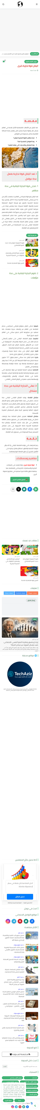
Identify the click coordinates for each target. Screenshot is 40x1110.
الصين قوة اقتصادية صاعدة (15, 263)
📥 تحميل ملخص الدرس (20, 479)
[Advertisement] (20, 30)
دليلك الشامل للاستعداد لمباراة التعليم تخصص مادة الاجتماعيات (14, 970)
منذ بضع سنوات (18, 945)
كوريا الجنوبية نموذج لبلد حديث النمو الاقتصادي (14, 244)
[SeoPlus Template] (32, 1103)
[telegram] (14, 921)
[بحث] (3, 4)
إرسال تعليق (31, 600)
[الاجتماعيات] (20, 4)
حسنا (19, 1100)
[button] (29, 489)
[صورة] (32, 935)
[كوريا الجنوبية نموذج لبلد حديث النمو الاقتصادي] (32, 243)
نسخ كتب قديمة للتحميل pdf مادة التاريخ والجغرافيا (13, 960)
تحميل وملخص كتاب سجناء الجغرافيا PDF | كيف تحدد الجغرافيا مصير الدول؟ (13, 1040)
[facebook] (32, 921)
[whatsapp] (26, 921)
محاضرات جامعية (32, 1090)
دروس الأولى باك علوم (30, 1082)
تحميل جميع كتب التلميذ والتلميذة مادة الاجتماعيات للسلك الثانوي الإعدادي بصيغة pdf (13, 937)
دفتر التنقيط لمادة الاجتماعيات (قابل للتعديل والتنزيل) (13, 1029)
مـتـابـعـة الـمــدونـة (20, 1054)
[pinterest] (20, 921)
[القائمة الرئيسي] (36, 4)
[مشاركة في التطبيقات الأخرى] (13, 489)
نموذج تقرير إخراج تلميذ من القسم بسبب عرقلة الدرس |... (15, 53)
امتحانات (34, 1077)
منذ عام (20, 933)
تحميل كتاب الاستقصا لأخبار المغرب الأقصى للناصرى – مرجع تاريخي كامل (13, 1006)
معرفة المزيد (8, 1100)
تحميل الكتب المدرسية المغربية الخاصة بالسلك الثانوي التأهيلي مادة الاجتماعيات (14, 949)
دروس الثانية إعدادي (31, 1086)
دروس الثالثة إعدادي (12, 1082)
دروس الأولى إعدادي (16, 1077)
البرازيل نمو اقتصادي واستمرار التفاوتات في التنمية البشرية (15, 254)
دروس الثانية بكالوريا (31, 61)
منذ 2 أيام (20, 977)
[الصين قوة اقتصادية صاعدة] (32, 263)
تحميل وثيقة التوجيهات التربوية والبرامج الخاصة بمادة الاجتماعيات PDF (14, 1018)
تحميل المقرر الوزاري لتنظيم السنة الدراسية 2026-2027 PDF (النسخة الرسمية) (13, 994)
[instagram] (8, 921)
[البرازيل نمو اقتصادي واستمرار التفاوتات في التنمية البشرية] (32, 253)
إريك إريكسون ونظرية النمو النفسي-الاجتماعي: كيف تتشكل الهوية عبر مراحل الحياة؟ (20, 643)
